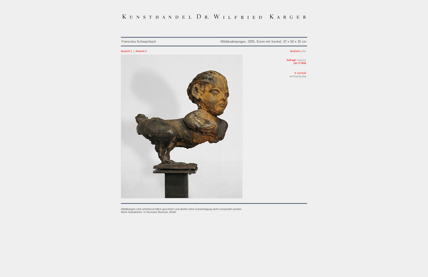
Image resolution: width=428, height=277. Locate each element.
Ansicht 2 (141, 51)
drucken (298, 51)
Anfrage (296, 60)
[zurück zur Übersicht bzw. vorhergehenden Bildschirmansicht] (300, 73)
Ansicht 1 (126, 51)
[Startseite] (214, 19)
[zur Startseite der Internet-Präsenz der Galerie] (298, 76)
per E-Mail (300, 63)
